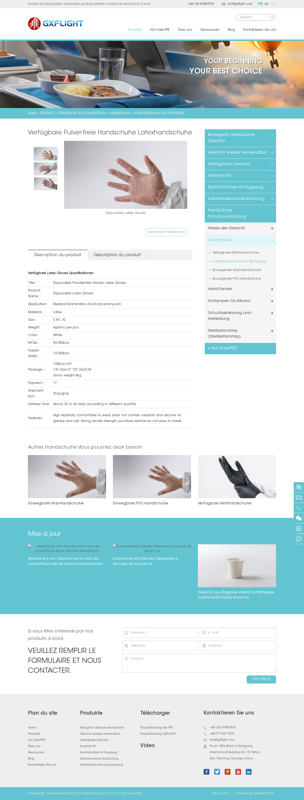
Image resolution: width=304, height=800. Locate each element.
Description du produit (57, 255)
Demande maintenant (165, 232)
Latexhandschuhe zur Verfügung (158, 113)
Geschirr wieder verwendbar (237, 153)
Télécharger (155, 713)
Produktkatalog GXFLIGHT (158, 734)
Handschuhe (120, 113)
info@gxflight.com (237, 4)
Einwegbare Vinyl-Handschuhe (237, 270)
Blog (231, 30)
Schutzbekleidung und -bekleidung (230, 316)
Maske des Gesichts (226, 228)
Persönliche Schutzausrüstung (83, 113)
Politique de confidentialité (255, 793)
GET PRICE (261, 679)
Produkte (135, 30)
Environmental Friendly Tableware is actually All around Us (145, 561)
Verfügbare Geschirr (229, 164)
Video (147, 745)
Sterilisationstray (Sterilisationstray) (224, 334)
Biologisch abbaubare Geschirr (231, 138)
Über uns (185, 30)
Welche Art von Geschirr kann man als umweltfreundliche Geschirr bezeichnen (65, 561)
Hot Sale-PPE (160, 30)
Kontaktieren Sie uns (259, 30)
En (267, 4)
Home (32, 113)
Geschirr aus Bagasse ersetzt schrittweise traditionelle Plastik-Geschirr (236, 595)
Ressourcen (210, 30)
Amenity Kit (219, 176)
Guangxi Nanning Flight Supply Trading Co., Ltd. (80, 793)
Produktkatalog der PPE (156, 727)
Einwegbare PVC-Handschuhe (237, 279)
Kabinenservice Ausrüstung (236, 199)
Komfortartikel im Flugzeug (236, 187)
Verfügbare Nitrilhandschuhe (236, 252)
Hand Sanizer (220, 289)
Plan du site (42, 713)
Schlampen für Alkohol (229, 301)
